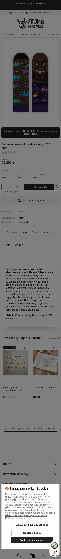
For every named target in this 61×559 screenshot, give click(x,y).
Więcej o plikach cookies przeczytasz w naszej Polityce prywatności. (30, 515)
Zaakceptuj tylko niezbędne (32, 524)
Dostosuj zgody (32, 532)
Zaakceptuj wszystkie (32, 540)
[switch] (54, 556)
